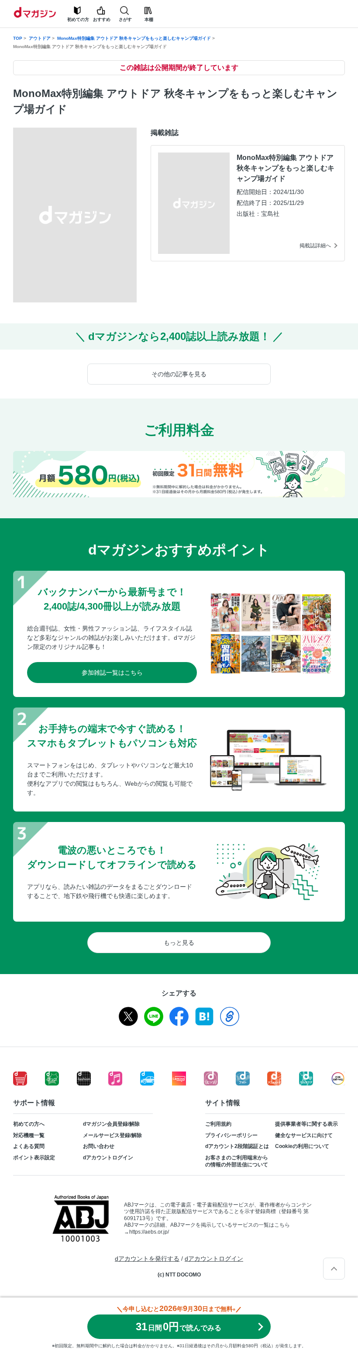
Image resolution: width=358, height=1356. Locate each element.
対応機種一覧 (29, 1135)
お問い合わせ (98, 1146)
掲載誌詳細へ (315, 246)
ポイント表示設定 (34, 1158)
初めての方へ (29, 1124)
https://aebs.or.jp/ (149, 1232)
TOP (17, 38)
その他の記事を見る (179, 374)
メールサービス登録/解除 (112, 1135)
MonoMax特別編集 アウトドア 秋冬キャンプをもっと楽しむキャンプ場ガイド (134, 38)
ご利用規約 (218, 1124)
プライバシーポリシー (231, 1135)
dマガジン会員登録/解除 (111, 1124)
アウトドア (40, 38)
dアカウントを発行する (147, 1258)
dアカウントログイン (108, 1158)
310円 (178, 1326)
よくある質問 (29, 1146)
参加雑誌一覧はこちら (112, 672)
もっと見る (179, 942)
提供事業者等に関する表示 (306, 1124)
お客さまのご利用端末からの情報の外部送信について (236, 1161)
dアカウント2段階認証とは (237, 1146)
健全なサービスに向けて (304, 1135)
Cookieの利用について (302, 1146)
